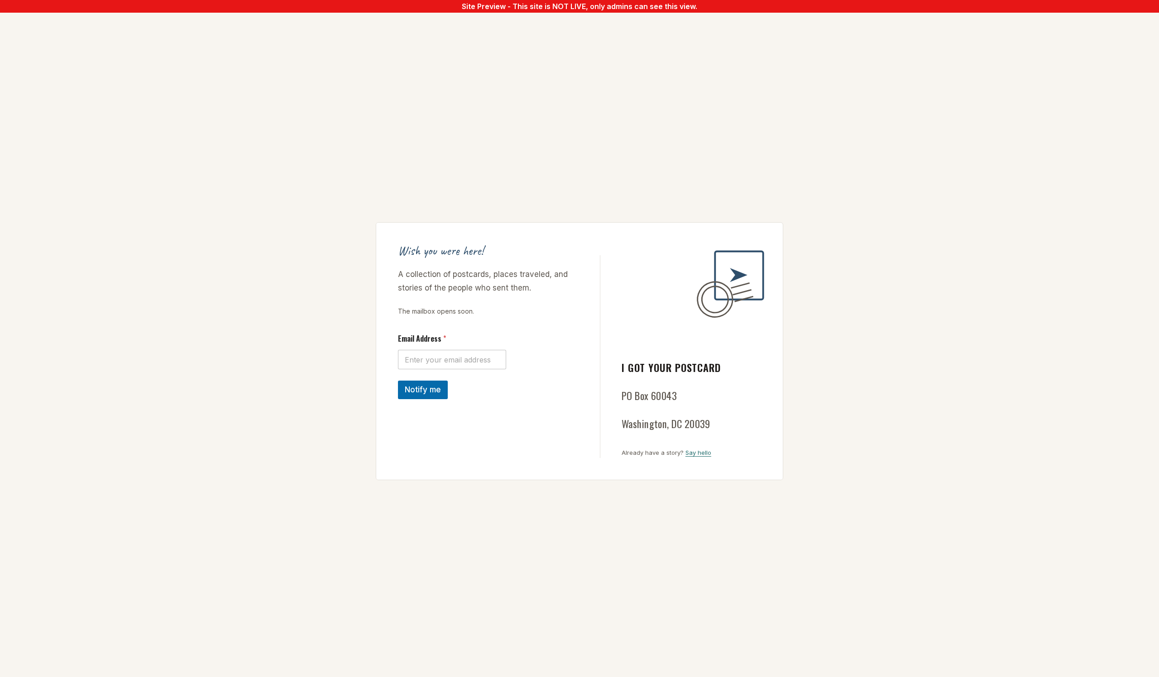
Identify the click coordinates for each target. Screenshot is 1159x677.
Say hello (698, 452)
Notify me (423, 389)
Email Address (422, 338)
